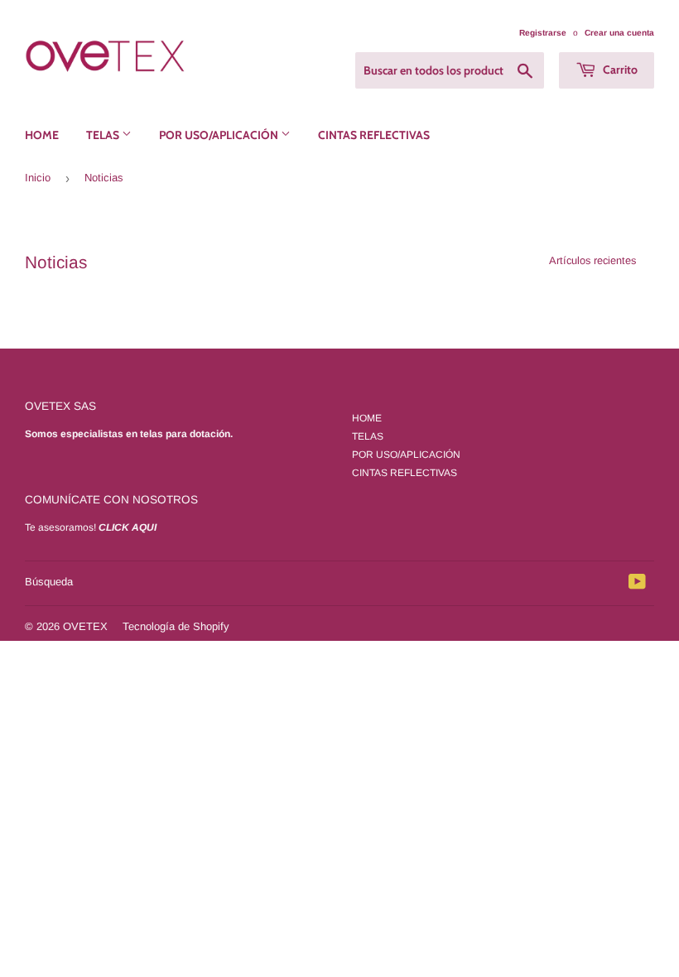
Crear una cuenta (619, 32)
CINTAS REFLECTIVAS (374, 135)
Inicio (38, 177)
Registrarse (542, 32)
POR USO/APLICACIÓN (220, 135)
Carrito (619, 69)
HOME (42, 135)
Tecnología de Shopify (176, 626)
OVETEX (85, 626)
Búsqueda (49, 581)
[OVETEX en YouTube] (637, 584)
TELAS (104, 135)
